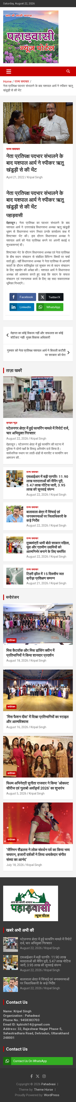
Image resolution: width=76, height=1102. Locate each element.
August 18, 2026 (17, 660)
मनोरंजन (12, 597)
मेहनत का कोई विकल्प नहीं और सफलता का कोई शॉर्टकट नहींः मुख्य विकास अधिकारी (37, 335)
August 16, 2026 (17, 727)
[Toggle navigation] (8, 71)
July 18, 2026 (15, 865)
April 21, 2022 (15, 177)
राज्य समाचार (13, 149)
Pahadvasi (48, 1084)
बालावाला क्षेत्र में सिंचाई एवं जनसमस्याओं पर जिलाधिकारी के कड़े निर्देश (46, 516)
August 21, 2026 (37, 583)
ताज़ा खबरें (14, 370)
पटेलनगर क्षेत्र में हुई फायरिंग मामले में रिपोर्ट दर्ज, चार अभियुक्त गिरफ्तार (46, 941)
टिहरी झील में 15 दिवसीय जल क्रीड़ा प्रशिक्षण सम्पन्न (45, 576)
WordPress (51, 1095)
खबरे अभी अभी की (20, 930)
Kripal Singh (35, 177)
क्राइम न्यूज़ (11, 422)
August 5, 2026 (16, 793)
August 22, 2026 (17, 438)
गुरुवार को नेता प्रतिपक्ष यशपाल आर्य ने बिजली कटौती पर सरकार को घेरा (36, 353)
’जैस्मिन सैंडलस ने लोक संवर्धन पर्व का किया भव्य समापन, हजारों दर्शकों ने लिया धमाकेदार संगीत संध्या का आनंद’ (38, 854)
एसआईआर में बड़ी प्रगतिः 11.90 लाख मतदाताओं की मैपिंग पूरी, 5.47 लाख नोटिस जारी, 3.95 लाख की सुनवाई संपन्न (47, 482)
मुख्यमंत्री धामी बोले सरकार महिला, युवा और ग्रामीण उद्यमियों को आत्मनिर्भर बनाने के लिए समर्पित (48, 547)
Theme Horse (43, 1089)
